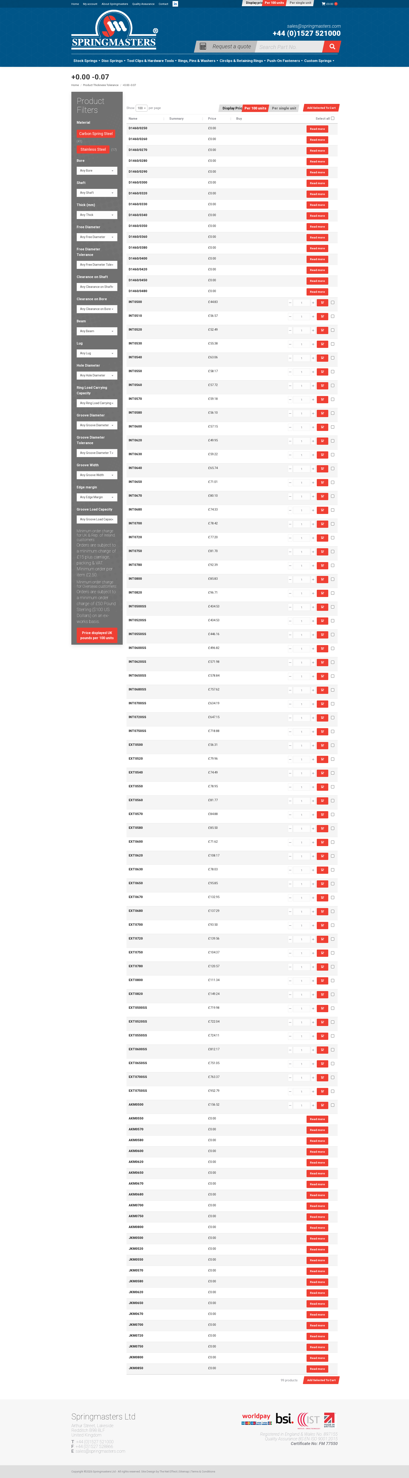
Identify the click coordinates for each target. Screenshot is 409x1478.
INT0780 (135, 565)
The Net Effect (168, 1471)
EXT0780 (136, 966)
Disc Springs (112, 61)
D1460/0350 (138, 226)
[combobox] (141, 108)
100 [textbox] (140, 108)
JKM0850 (136, 1368)
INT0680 (135, 509)
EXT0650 (136, 883)
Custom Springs (317, 61)
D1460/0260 (138, 139)
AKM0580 (136, 1140)
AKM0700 (136, 1205)
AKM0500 (136, 1104)
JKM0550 (136, 1259)
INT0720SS (137, 717)
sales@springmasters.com (314, 26)
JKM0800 (136, 1357)
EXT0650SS (138, 1063)
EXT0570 (136, 814)
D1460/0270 (138, 150)
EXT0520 (136, 759)
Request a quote (232, 46)
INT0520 (135, 329)
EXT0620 (136, 855)
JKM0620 (136, 1292)
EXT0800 (136, 980)
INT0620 (135, 440)
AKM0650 (136, 1173)
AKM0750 (136, 1216)
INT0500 (135, 302)
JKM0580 (136, 1281)
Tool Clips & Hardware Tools (150, 61)
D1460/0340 (138, 215)
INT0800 (135, 579)
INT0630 (135, 454)
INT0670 (135, 496)
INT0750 (135, 551)
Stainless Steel (93, 149)
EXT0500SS (138, 1008)
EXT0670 (136, 897)
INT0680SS (137, 689)
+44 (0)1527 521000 (307, 33)
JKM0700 (136, 1325)
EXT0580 (136, 828)
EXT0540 (136, 772)
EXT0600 (136, 842)
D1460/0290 (138, 172)
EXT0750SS (138, 1091)
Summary (176, 119)
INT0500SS (137, 606)
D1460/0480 (138, 291)
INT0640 (135, 468)
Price (212, 119)
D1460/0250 (138, 128)
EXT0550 (136, 786)
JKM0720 (136, 1335)
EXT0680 (136, 911)
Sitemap (184, 1471)
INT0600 (135, 426)
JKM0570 (136, 1270)
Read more (317, 129)
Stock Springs (85, 61)
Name (133, 119)
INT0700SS (137, 703)
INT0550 (135, 371)
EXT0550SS (138, 1035)
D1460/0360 (138, 237)
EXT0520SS (138, 1021)
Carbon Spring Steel (96, 133)
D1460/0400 (138, 258)
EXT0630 (136, 869)
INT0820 (135, 592)
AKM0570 (136, 1129)
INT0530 (135, 343)
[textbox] (86, 170)
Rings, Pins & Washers (196, 61)
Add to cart (322, 302)
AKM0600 (136, 1151)
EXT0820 (136, 994)
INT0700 (135, 523)
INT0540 (135, 357)
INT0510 (135, 316)
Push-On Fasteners (283, 61)
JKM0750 (136, 1346)
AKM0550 (136, 1118)
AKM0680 (136, 1194)
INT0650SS (137, 675)
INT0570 (135, 399)
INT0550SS (137, 634)
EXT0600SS (138, 1049)
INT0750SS (137, 731)
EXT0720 (136, 938)
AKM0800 (136, 1227)
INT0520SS (137, 620)
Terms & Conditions (203, 1471)
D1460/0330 (138, 204)
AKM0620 (136, 1162)
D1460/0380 (138, 248)
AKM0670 (136, 1183)
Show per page (144, 108)
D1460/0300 (138, 182)
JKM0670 (136, 1314)
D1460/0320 (138, 193)
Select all (323, 119)
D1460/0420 (138, 269)
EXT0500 (136, 745)
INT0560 (135, 385)
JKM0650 (136, 1303)
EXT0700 (136, 925)
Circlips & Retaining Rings (241, 61)
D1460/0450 (138, 280)
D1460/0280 (138, 161)
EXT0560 (136, 800)
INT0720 (135, 537)
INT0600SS (137, 648)
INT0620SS (137, 662)
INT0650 (135, 482)
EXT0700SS (138, 1077)
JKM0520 (136, 1249)
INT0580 (135, 413)
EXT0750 (136, 952)
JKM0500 (136, 1238)
